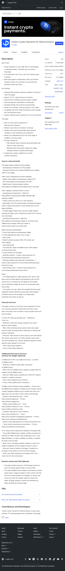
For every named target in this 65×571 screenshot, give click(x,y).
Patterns (20, 537)
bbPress (5, 548)
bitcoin (56, 84)
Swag (51, 537)
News (3, 531)
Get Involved (53, 528)
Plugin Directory (6, 7)
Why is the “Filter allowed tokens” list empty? (16, 499)
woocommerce (59, 91)
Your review (48, 112)
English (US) (60, 81)
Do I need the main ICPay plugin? (12, 494)
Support (60, 52)
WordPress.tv (38, 537)
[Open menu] (62, 2)
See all (61, 112)
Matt (4, 545)
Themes (20, 531)
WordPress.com (7, 543)
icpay (15, 45)
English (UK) (9, 559)
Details (5, 52)
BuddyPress (6, 551)
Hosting (4, 534)
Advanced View (50, 96)
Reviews (14, 52)
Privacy (4, 537)
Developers (36, 534)
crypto (61, 84)
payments (56, 88)
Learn (35, 528)
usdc (61, 88)
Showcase (21, 528)
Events (51, 531)
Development (36, 52)
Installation (24, 52)
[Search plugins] (19, 13)
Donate (52, 534)
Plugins (20, 534)
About (3, 528)
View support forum (51, 128)
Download (59, 43)
